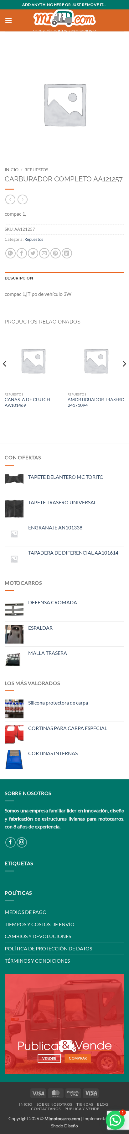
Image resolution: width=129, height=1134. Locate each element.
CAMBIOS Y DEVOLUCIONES (38, 936)
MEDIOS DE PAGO (26, 912)
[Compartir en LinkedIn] (67, 253)
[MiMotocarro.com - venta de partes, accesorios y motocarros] (64, 18)
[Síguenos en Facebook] (10, 842)
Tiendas (84, 1104)
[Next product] (10, 199)
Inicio (11, 169)
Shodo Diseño (64, 1125)
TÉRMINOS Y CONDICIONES (37, 961)
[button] (8, 20)
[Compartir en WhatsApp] (10, 253)
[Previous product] (22, 199)
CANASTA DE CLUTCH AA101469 (27, 402)
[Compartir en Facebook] (22, 253)
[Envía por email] (44, 253)
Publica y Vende (81, 1108)
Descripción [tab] (19, 278)
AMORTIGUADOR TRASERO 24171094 (96, 402)
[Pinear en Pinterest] (55, 253)
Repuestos (36, 169)
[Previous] (5, 376)
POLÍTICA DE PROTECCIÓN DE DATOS (48, 948)
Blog (102, 1104)
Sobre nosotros (55, 1104)
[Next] (124, 376)
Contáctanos (46, 1108)
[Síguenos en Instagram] (22, 842)
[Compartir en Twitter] (33, 253)
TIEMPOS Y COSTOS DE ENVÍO (40, 924)
